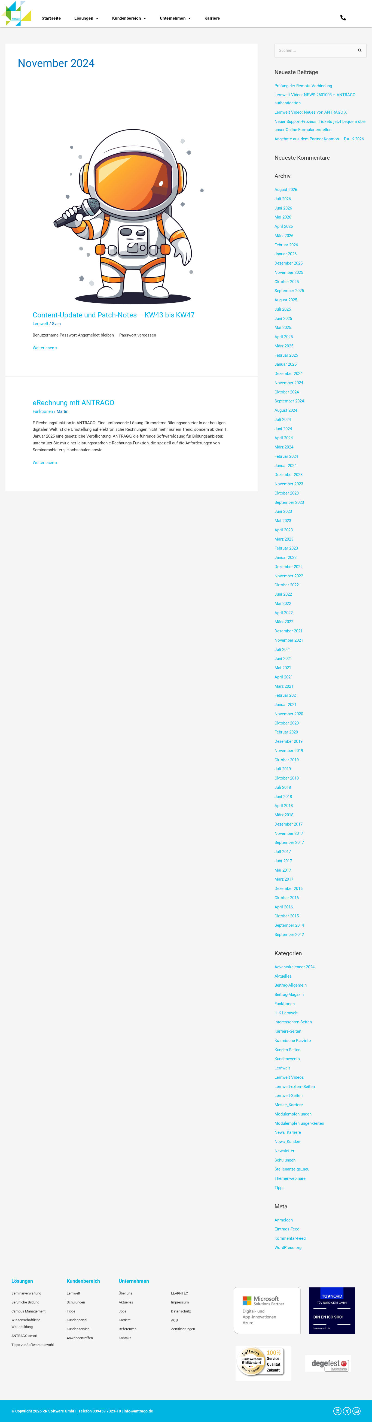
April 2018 (284, 805)
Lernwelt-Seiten (289, 1095)
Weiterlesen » (45, 347)
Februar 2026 (286, 244)
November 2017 (289, 833)
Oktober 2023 (287, 493)
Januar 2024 (286, 465)
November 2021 (289, 640)
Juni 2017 (283, 861)
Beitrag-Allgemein (291, 985)
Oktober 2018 (287, 778)
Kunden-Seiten (287, 1049)
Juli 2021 (283, 649)
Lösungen (83, 18)
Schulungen (285, 1160)
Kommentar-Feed (290, 1238)
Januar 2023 (286, 557)
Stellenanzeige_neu (292, 1169)
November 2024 (289, 382)
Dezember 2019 (289, 741)
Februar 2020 (286, 732)
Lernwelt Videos (289, 1077)
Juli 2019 (283, 768)
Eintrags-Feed (287, 1229)
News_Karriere (288, 1132)
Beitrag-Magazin (289, 994)
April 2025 (284, 336)
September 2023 (289, 502)
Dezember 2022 (289, 566)
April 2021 (284, 677)
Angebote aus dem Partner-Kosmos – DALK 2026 (319, 139)
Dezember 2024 (289, 373)
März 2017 (284, 879)
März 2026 (284, 235)
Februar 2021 (286, 695)
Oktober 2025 (287, 281)
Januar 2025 (286, 364)
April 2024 (284, 437)
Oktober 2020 (287, 723)
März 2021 (284, 686)
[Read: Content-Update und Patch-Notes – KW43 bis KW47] (132, 205)
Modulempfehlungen (293, 1114)
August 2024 (286, 410)
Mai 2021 (283, 667)
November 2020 (289, 713)
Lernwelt (40, 323)
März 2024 (284, 447)
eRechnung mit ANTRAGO (73, 403)
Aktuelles (283, 976)
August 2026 (286, 189)
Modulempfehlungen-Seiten (299, 1123)
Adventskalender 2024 (295, 967)
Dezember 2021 (289, 631)
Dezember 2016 (289, 888)
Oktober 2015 (287, 916)
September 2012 (289, 934)
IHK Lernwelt (286, 1013)
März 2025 (284, 346)
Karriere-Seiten (288, 1031)
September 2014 (289, 925)
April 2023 (284, 529)
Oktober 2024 (287, 392)
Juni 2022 (283, 594)
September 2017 (289, 842)
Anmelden (284, 1220)
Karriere (212, 18)
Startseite (51, 18)
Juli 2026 (283, 198)
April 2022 (284, 612)
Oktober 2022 (287, 585)
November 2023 (289, 483)
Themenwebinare (290, 1178)
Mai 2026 (283, 217)
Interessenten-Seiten (293, 1022)
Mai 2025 (283, 327)
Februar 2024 (286, 456)
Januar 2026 (286, 253)
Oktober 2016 (287, 897)
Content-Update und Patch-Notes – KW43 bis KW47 (114, 315)
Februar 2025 (286, 355)
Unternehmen (173, 18)
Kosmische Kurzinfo (293, 1040)
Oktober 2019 (287, 759)
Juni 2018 (283, 796)
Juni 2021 (283, 658)
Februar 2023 (286, 548)
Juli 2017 (283, 851)
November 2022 (289, 576)
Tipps (280, 1187)
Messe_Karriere (289, 1104)
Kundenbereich (126, 18)
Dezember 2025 (289, 263)
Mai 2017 (283, 870)
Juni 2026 (283, 208)
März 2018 (284, 814)
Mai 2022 (283, 603)
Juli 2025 (283, 309)
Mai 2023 (283, 520)
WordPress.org (288, 1247)
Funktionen (43, 411)
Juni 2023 (283, 511)
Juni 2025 (283, 318)
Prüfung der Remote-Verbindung (303, 85)
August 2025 (286, 300)
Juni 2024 (283, 428)
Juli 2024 (283, 419)
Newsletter (284, 1150)
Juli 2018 (283, 787)
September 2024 (289, 401)
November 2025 (289, 272)
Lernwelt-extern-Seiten (295, 1086)
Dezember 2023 (289, 474)
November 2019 (289, 750)
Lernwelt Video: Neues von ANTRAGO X (311, 112)
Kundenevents (287, 1058)
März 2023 (284, 539)
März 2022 (284, 621)
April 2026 (284, 226)
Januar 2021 (286, 704)
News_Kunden (287, 1141)
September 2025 (289, 290)
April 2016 (284, 907)
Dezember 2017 (289, 824)
